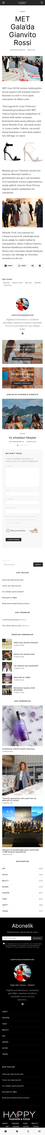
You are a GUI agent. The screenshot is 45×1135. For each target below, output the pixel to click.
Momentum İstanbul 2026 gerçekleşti (15, 603)
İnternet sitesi (11, 508)
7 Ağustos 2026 (7, 854)
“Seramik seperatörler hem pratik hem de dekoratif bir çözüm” (19, 799)
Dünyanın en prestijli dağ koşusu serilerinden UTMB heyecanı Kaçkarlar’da (20, 851)
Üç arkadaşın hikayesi (22, 437)
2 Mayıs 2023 (31, 50)
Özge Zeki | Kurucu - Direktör (22, 985)
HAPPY (5, 905)
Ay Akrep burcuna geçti (10, 620)
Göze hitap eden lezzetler (11, 626)
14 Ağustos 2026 (19, 668)
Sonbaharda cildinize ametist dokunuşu (18, 749)
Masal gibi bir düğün (9, 598)
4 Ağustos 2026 (31, 441)
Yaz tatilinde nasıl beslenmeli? (13, 592)
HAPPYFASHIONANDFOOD (17, 50)
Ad (7, 490)
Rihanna (38, 282)
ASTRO (5, 875)
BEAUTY (5, 881)
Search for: (6, 560)
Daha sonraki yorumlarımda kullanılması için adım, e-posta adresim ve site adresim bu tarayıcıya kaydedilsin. (21, 520)
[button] (17, 445)
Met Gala (29, 282)
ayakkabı (7, 282)
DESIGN (22, 344)
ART (3, 868)
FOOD (4, 899)
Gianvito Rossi (18, 282)
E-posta (9, 499)
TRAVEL (5, 911)
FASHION (22, 11)
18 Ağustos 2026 (19, 645)
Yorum (8, 466)
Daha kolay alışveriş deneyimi (12, 580)
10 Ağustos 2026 (19, 680)
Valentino (8, 285)
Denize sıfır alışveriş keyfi (11, 586)
